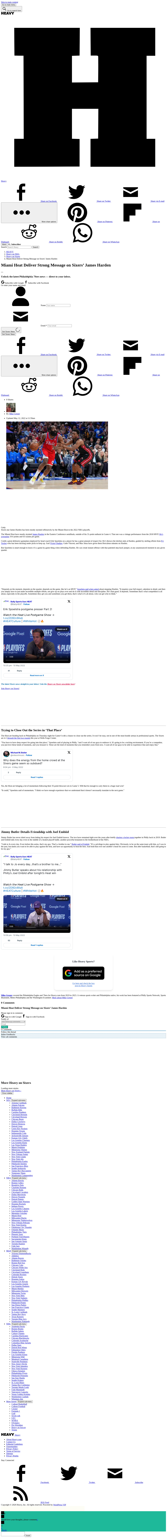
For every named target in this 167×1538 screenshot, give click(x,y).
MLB (8, 1251)
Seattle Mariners (18, 1310)
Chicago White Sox (19, 1267)
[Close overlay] (2, 272)
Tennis (14, 1430)
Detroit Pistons (17, 1199)
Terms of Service (13, 1451)
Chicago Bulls (17, 1190)
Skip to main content (9, 2)
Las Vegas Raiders (19, 1145)
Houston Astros (17, 1279)
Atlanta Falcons (17, 1105)
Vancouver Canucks (19, 1392)
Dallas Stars (16, 1345)
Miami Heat (16, 1216)
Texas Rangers (17, 1317)
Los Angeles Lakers (19, 1211)
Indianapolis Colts (18, 1133)
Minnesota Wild (18, 1357)
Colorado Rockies (18, 1274)
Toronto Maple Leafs (20, 1387)
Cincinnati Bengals (19, 1114)
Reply (19, 671)
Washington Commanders (22, 1175)
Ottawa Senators (18, 1371)
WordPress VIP (59, 1505)
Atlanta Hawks (17, 1180)
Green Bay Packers (19, 1129)
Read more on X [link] (37, 675)
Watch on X (62, 629)
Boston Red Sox (18, 1263)
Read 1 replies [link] (37, 777)
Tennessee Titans (18, 1173)
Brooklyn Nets (17, 1185)
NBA (8, 1178)
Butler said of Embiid (80, 844)
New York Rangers (19, 1368)
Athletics (15, 1256)
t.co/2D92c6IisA (13, 618)
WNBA (14, 1420)
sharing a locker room (125, 837)
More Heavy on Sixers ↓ (11, 1091)
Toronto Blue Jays (18, 1319)
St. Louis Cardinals (19, 1312)
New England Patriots (20, 1152)
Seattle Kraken (17, 1380)
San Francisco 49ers (19, 1166)
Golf (13, 1413)
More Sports (11, 1401)
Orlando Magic (17, 1230)
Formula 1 (15, 1411)
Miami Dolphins (18, 1147)
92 (9, 940)
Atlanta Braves (17, 1258)
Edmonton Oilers (18, 1350)
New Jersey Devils (19, 1364)
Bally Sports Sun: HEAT (21, 601)
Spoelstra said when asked (88, 589)
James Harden (38, 534)
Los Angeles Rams (19, 1143)
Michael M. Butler (19, 752)
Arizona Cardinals (18, 1103)
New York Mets (18, 1296)
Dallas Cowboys (18, 1121)
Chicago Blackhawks (20, 1338)
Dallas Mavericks (18, 1194)
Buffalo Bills (16, 1110)
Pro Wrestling (17, 1425)
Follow (26, 604)
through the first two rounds (18, 738)
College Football (18, 1406)
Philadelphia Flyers (19, 1373)
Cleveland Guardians (20, 1272)
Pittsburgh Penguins (19, 1376)
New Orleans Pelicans (20, 1223)
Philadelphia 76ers (19, 1232)
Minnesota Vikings (19, 1150)
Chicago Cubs (17, 1265)
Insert (28, 1536)
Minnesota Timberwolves (21, 1220)
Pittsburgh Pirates (18, 1303)
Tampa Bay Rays (18, 1314)
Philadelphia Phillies (19, 1300)
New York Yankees (19, 1298)
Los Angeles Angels (19, 1284)
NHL (8, 1324)
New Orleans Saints (19, 1154)
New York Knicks (18, 1225)
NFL (8, 1100)
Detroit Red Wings (19, 1347)
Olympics (15, 1423)
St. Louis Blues (17, 1383)
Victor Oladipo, (56, 543)
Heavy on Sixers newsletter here (60, 684)
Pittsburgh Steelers (19, 1164)
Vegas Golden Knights (20, 1394)
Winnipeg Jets (17, 1399)
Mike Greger (14, 414)
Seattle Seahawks (18, 1168)
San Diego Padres (18, 1305)
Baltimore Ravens (18, 1107)
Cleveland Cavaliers (19, 1192)
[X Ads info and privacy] (69, 665)
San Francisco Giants (20, 1307)
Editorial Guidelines (14, 1444)
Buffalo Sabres (17, 1331)
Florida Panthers (18, 1352)
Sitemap (9, 1453)
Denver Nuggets (18, 1197)
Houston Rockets (18, 1204)
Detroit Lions (16, 1126)
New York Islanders (19, 1366)
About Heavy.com (13, 1439)
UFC (13, 1418)
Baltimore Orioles (18, 1260)
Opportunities (11, 1446)
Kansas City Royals (19, 1281)
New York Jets (17, 1159)
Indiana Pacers (17, 1206)
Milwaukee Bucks (18, 1218)
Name (43, 305)
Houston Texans (18, 1131)
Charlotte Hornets (18, 1187)
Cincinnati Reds (18, 1270)
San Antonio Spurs (19, 1241)
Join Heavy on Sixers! (10, 688)
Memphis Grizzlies (19, 1213)
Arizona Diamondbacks (21, 1253)
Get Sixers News (8, 334)
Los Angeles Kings (19, 1354)
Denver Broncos (18, 1124)
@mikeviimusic (17, 755)
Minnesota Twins (18, 1293)
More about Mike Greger (62, 998)
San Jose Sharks (18, 1378)
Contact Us (11, 1442)
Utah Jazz (15, 1246)
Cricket (14, 1409)
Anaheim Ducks (18, 1326)
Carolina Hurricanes (19, 1336)
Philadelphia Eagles (19, 1161)
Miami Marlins (17, 1288)
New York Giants (18, 1157)
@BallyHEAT (16, 604)
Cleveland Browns (19, 1117)
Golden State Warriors (20, 1201)
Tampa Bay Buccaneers (21, 1171)
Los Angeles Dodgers (20, 1286)
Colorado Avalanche (19, 1340)
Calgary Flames (17, 1333)
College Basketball (19, 1404)
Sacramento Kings (19, 1239)
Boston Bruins (17, 1329)
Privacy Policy (12, 1449)
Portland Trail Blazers (20, 1237)
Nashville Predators (19, 1361)
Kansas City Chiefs (19, 1138)
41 (9, 671)
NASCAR (15, 1416)
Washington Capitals (19, 1397)
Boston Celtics (17, 1183)
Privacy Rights (12, 1456)
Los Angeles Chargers (20, 1140)
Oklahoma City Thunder (21, 1227)
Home (8, 1098)
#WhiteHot (30, 621)
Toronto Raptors (18, 1244)
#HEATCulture (12, 621)
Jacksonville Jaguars (19, 1136)
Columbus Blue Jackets (21, 1343)
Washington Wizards (19, 1248)
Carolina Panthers (18, 1112)
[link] (69, 601)
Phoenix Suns (17, 1234)
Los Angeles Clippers (20, 1209)
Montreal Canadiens (19, 1359)
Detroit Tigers (17, 1277)
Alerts (4, 244)
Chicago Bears (17, 1119)
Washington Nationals (20, 1321)
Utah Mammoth (18, 1390)
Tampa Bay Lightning (20, 1385)
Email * (44, 326)
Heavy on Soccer (18, 1427)
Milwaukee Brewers (19, 1291)
